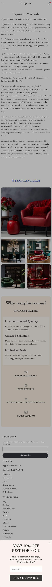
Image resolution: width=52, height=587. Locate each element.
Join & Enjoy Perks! (26, 578)
